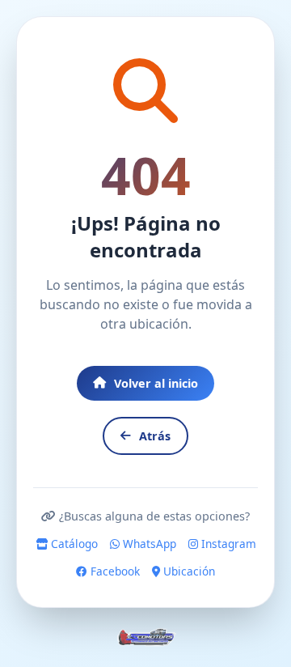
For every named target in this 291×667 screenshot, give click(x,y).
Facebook (113, 571)
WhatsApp (148, 543)
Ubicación (187, 571)
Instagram (227, 543)
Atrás (155, 436)
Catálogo (73, 543)
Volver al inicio (156, 383)
